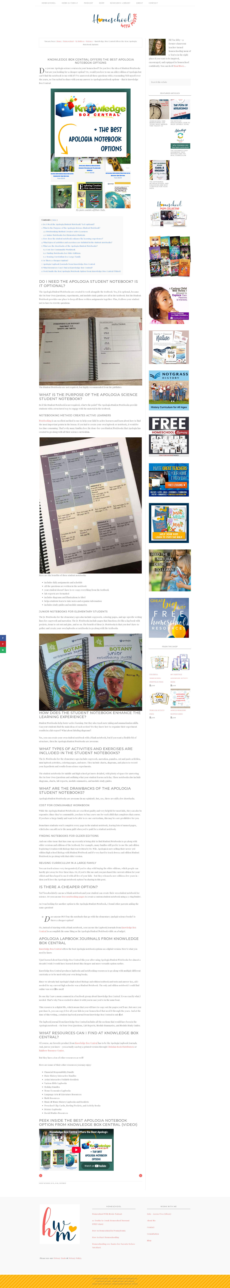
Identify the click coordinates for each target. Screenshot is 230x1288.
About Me (151, 1220)
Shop (149, 1240)
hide (54, 220)
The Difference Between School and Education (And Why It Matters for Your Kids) (159, 185)
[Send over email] (3, 650)
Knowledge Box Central (50, 949)
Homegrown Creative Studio (125, 1284)
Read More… (180, 66)
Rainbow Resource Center (51, 1050)
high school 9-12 (46, 1183)
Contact (150, 1227)
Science (62, 1183)
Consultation (153, 1234)
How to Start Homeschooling (105, 1237)
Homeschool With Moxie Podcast (107, 1214)
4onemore (115, 20)
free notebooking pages (73, 896)
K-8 (56, 1183)
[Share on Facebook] (3, 638)
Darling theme (116, 1278)
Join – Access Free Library (159, 1214)
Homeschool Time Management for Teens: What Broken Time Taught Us (158, 123)
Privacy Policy (75, 1258)
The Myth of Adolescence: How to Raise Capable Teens (180, 122)
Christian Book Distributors (121, 1047)
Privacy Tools (60, 1258)
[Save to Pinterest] (3, 644)
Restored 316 (131, 1278)
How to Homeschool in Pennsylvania (109, 1230)
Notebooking (45, 421)
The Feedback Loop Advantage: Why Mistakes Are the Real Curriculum (179, 153)
